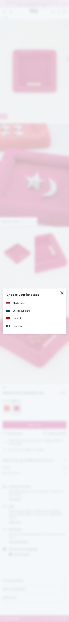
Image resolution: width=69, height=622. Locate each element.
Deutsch (17, 318)
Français (17, 326)
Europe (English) (21, 310)
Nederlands (19, 303)
